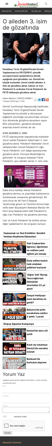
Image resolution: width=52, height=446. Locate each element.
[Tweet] (39, 99)
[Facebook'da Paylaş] (43, 99)
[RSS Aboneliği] (47, 99)
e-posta (5, 396)
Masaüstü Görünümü (12, 442)
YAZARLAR (36, 11)
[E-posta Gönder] (35, 99)
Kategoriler (21, 11)
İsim (4, 386)
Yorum (5, 406)
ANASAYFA (7, 11)
